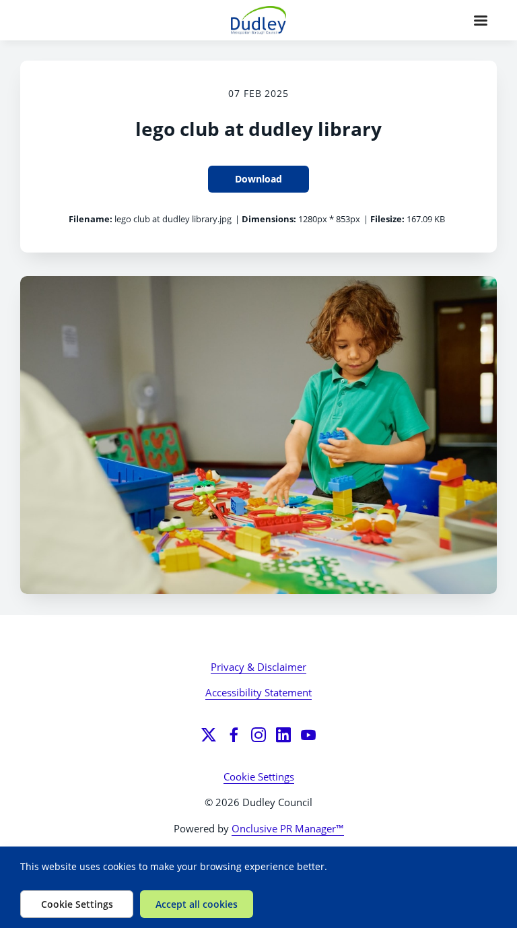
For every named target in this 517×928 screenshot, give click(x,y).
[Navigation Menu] (481, 20)
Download (258, 178)
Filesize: (387, 219)
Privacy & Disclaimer (258, 666)
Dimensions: (269, 219)
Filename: (90, 219)
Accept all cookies (197, 904)
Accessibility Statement (258, 692)
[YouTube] (308, 734)
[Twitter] (208, 734)
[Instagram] (258, 734)
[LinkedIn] (283, 734)
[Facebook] (233, 734)
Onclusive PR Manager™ (288, 828)
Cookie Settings (258, 776)
